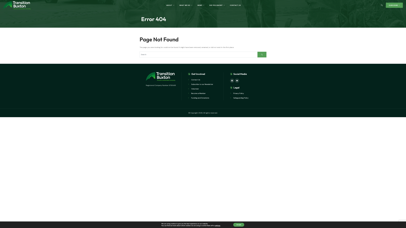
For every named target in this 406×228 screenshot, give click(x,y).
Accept (238, 225)
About (169, 5)
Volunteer (195, 89)
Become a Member (198, 93)
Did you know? (216, 5)
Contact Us (195, 80)
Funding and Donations (200, 98)
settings (217, 226)
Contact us (235, 5)
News (200, 5)
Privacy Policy (238, 93)
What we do (184, 5)
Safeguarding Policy (240, 98)
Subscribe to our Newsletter (202, 84)
